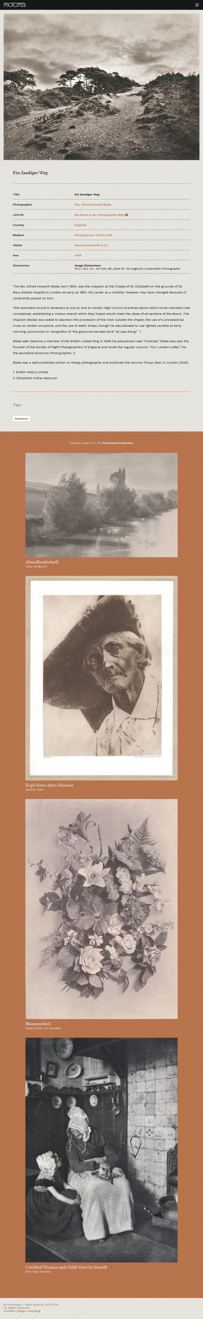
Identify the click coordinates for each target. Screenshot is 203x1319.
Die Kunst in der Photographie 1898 (100, 214)
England (80, 225)
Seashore (21, 418)
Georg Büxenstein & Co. (91, 245)
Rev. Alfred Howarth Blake (93, 204)
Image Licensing (28, 1310)
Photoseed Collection (118, 443)
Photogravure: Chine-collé (93, 235)
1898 (78, 255)
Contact (9, 1310)
